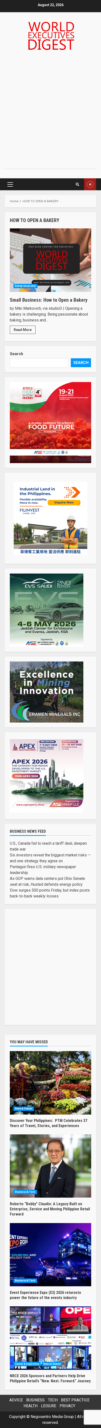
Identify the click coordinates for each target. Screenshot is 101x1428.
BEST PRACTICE (75, 1400)
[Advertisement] (50, 111)
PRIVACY (67, 1406)
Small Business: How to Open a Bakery (50, 260)
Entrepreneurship (25, 286)
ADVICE (16, 1400)
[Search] (77, 184)
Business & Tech (25, 1192)
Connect (90, 184)
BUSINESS (35, 1400)
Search (16, 354)
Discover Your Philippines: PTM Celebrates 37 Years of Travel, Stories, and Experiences (50, 1083)
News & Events (23, 1108)
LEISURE (48, 1406)
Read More (23, 330)
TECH (53, 1400)
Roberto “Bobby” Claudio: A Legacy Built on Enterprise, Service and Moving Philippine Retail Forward (50, 1166)
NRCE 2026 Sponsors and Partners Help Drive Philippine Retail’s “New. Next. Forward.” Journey (50, 1338)
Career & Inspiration (27, 1364)
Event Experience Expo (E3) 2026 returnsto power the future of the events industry (50, 1255)
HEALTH (31, 1406)
